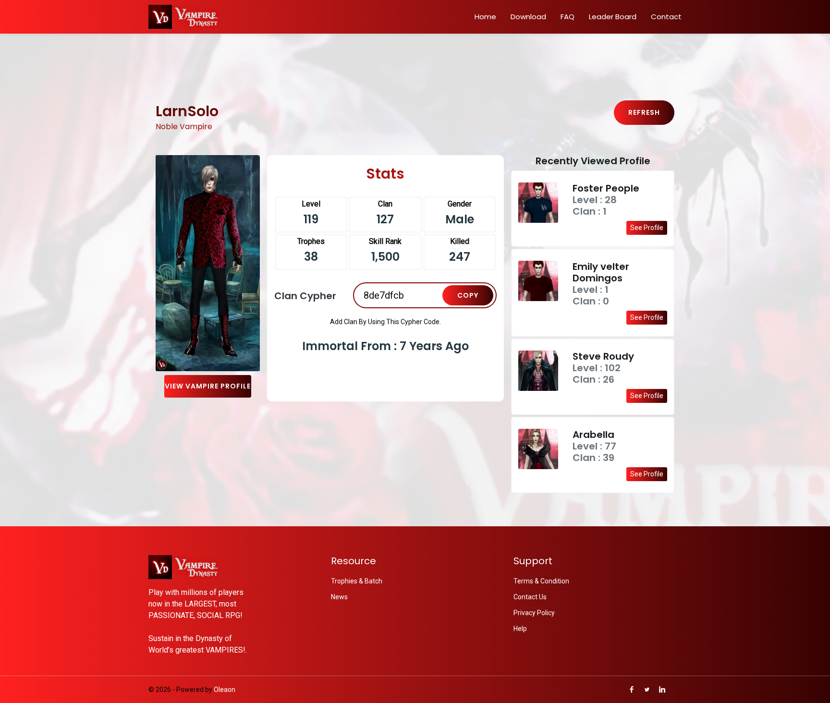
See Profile (646, 227)
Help (520, 628)
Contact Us (530, 597)
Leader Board (612, 17)
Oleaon (224, 689)
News (339, 597)
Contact (666, 17)
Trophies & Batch (356, 581)
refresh (644, 112)
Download (528, 17)
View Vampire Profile (208, 386)
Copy (467, 295)
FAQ (567, 17)
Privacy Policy (534, 613)
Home (485, 17)
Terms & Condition (541, 581)
